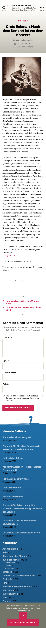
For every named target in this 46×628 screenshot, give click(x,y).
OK (23, 615)
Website (5, 384)
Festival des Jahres (12, 458)
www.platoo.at (8, 255)
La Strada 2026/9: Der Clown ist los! (21, 532)
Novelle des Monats (12, 496)
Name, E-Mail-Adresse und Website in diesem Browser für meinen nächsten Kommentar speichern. (24, 398)
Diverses (23, 21)
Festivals (7, 579)
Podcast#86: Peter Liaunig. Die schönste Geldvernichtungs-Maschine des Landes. (22, 508)
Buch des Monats (11, 559)
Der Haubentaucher (21, 6)
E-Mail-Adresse (10, 372)
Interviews (8, 590)
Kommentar (8, 337)
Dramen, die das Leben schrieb (18, 575)
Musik (5, 597)
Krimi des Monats (11, 487)
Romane (8, 566)
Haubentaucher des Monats (17, 586)
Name (5, 361)
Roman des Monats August (16, 437)
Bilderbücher (10, 563)
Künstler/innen (10, 594)
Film (4, 583)
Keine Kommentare (25, 47)
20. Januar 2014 (25, 43)
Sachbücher (9, 568)
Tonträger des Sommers (15, 479)
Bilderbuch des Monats (14, 556)
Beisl (5, 552)
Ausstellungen (10, 548)
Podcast (6, 601)
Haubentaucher (26, 40)
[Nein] (43, 615)
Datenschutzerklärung (23, 622)
